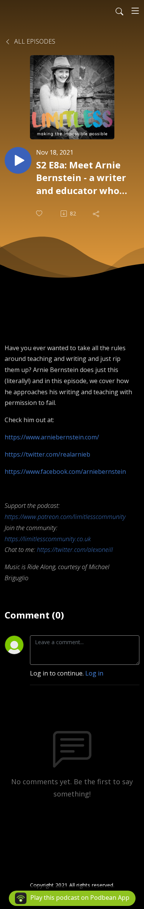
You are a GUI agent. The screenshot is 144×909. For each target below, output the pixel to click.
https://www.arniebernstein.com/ (52, 437)
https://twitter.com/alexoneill (75, 549)
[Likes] (40, 213)
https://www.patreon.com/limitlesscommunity (65, 516)
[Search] (119, 10)
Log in (94, 673)
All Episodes (34, 41)
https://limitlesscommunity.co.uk (48, 539)
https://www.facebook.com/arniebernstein (65, 471)
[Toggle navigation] (135, 10)
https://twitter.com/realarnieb (47, 454)
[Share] (96, 213)
